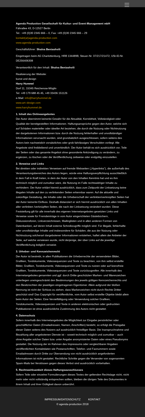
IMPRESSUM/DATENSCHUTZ (63, 399)
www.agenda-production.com (33, 42)
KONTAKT (94, 399)
